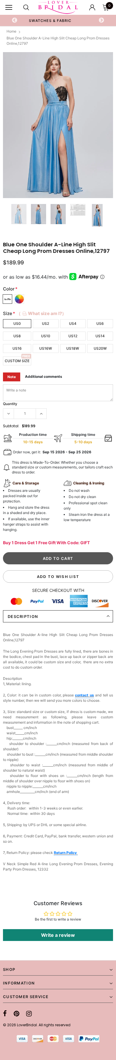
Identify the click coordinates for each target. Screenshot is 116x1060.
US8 (17, 336)
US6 (100, 323)
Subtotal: (11, 425)
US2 (45, 323)
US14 (100, 336)
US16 (17, 348)
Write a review (58, 935)
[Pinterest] (16, 1013)
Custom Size (17, 361)
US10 (45, 336)
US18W (72, 348)
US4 (72, 323)
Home (11, 31)
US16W (45, 348)
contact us (84, 695)
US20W (100, 348)
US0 (17, 323)
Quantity (10, 403)
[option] (58, 125)
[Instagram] (29, 1013)
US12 (72, 336)
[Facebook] (5, 1013)
